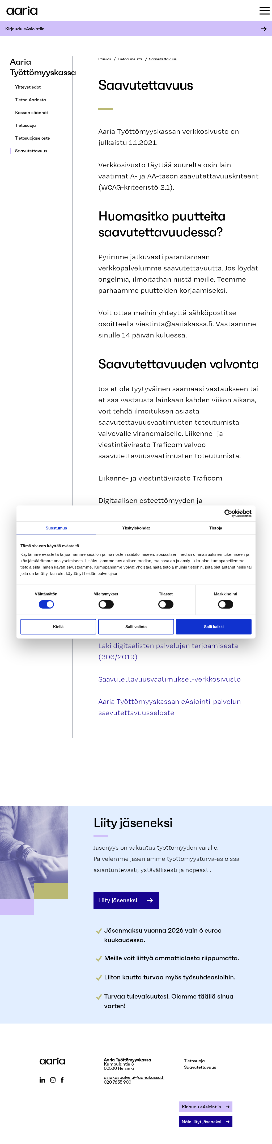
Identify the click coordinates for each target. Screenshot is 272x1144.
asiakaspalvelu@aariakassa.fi (134, 1077)
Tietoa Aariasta (30, 99)
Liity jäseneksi (117, 900)
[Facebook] (62, 1080)
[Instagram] (53, 1080)
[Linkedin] (42, 1080)
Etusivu (104, 59)
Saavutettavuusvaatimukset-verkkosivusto (169, 679)
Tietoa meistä (130, 59)
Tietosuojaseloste (32, 138)
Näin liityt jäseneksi (201, 1121)
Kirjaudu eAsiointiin (25, 28)
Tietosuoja (25, 125)
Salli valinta (136, 626)
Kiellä (58, 626)
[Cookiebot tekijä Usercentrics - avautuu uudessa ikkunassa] (228, 513)
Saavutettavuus (31, 150)
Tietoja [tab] (215, 528)
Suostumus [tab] (56, 528)
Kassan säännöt (31, 112)
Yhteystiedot (28, 87)
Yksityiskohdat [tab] (136, 528)
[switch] (106, 604)
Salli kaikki (214, 626)
